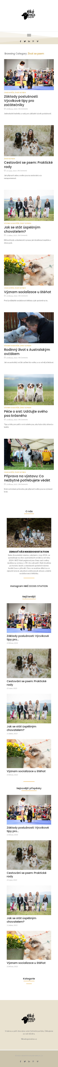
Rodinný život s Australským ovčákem (27, 352)
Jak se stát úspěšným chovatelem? (22, 229)
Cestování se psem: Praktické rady (28, 164)
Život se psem (20, 92)
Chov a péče (9, 92)
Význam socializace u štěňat (27, 292)
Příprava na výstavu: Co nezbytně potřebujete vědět (27, 478)
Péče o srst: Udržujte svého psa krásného (26, 413)
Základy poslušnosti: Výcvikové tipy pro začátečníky (21, 100)
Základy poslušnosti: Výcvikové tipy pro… (28, 637)
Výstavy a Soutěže (12, 223)
